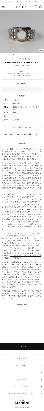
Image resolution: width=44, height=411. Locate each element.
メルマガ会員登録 (21, 379)
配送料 (13, 73)
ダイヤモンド (24, 59)
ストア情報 (21, 365)
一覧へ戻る (23, 346)
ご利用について (21, 358)
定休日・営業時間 (21, 386)
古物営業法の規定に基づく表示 (21, 393)
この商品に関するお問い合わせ (22, 127)
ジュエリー (21, 372)
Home (16, 59)
